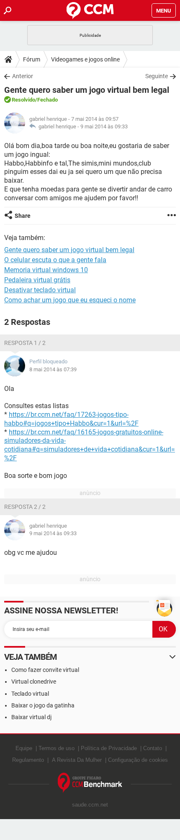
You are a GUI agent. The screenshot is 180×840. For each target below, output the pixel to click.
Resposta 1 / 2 (25, 343)
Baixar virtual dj (31, 717)
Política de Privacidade (109, 748)
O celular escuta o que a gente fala (55, 260)
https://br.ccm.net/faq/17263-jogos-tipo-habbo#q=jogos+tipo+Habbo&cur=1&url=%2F (71, 419)
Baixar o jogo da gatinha (43, 705)
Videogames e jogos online (85, 59)
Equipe (23, 748)
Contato (152, 748)
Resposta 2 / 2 (25, 506)
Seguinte (156, 76)
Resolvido (23, 100)
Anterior (22, 76)
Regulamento (28, 760)
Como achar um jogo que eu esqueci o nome (70, 300)
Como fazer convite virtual (45, 669)
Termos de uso (57, 748)
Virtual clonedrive (33, 681)
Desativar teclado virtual (40, 290)
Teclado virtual (30, 693)
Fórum (31, 59)
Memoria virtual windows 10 (46, 270)
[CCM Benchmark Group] (90, 783)
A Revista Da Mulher (77, 760)
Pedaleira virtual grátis (37, 280)
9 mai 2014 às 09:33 (104, 126)
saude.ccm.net (90, 805)
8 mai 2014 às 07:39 (53, 369)
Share (23, 215)
